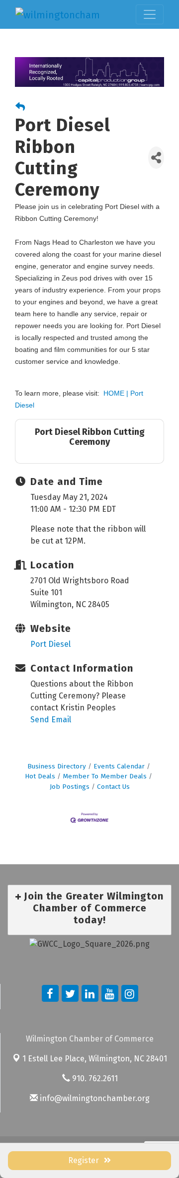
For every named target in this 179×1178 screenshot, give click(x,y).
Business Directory (56, 766)
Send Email (50, 719)
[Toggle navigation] (150, 14)
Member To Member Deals (105, 776)
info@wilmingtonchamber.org (94, 1098)
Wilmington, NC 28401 (94, 1058)
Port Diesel (50, 644)
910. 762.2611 (94, 1078)
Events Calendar (119, 766)
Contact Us (113, 786)
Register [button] (83, 1160)
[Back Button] (20, 107)
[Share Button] (156, 157)
